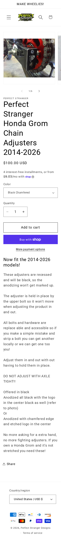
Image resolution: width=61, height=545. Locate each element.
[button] (9, 17)
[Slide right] (39, 91)
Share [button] (11, 464)
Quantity (9, 203)
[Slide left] (22, 91)
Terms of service (32, 533)
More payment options (30, 249)
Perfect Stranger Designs (35, 528)
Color (7, 184)
